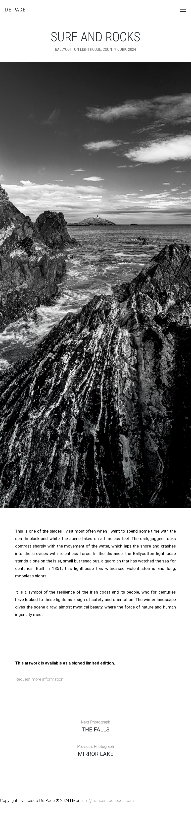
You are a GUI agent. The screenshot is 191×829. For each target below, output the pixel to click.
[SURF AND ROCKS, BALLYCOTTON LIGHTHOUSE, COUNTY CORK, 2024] (95, 285)
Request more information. (39, 679)
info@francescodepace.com (108, 800)
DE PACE (15, 10)
